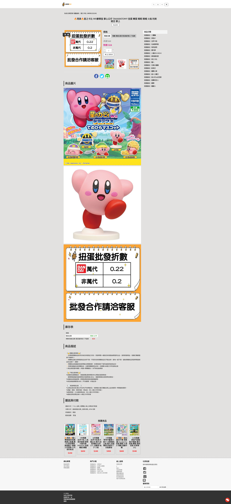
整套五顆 (107, 36)
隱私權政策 (120, 473)
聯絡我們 (66, 464)
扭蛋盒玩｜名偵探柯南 (151, 44)
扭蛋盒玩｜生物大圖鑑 (151, 65)
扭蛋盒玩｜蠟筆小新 (150, 71)
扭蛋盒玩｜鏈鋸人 (150, 86)
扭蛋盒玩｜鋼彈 (149, 83)
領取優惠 (163, 487)
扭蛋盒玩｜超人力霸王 (151, 74)
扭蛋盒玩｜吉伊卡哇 (150, 41)
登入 (117, 468)
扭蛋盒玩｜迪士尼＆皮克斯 (153, 77)
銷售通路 (66, 468)
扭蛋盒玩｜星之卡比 (79, 13)
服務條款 (119, 471)
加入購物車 (109, 54)
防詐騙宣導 (120, 477)
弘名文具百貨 (68, 13)
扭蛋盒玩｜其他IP (150, 38)
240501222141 (92, 13)
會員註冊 (119, 464)
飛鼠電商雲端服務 (69, 499)
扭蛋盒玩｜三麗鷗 (150, 35)
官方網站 (66, 466)
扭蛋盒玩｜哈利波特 (150, 47)
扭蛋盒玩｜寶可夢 (150, 50)
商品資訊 (115, 25)
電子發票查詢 (120, 478)
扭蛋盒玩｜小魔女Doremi (153, 53)
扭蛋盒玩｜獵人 (149, 62)
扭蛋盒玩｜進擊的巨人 (151, 80)
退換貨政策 (120, 475)
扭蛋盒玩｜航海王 (150, 68)
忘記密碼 (119, 470)
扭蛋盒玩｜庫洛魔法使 (151, 56)
